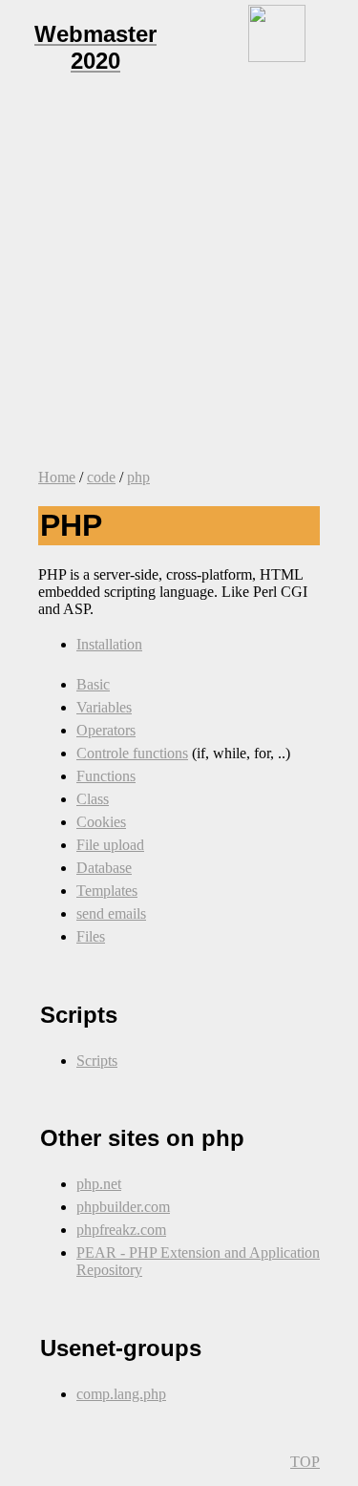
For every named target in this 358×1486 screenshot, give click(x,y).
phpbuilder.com (123, 1207)
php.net (98, 1184)
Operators (106, 730)
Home (56, 477)
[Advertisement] (179, 275)
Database (104, 868)
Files (90, 936)
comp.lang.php (121, 1394)
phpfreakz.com (121, 1229)
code (101, 477)
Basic (93, 684)
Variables (104, 707)
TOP (305, 1462)
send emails (111, 913)
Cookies (101, 822)
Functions (106, 776)
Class (92, 799)
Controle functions (132, 753)
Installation (109, 644)
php (138, 477)
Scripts (96, 1060)
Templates (106, 890)
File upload (110, 845)
